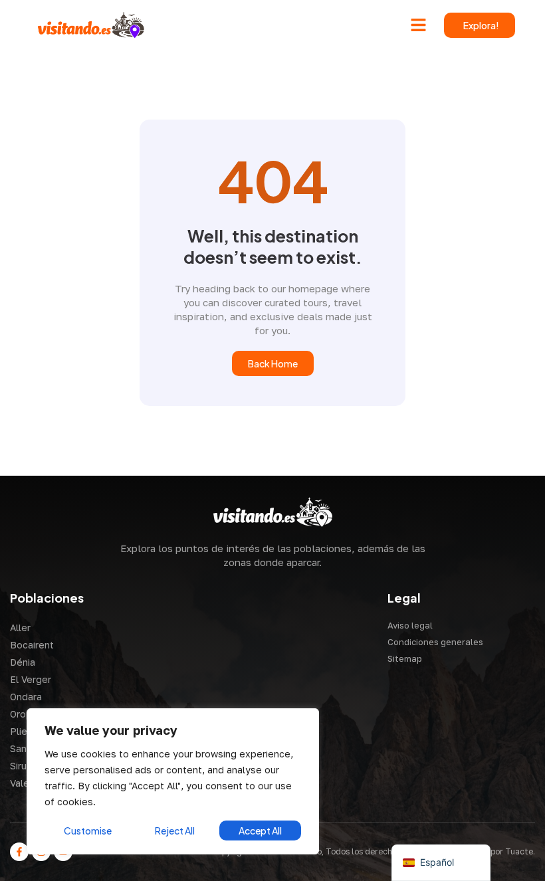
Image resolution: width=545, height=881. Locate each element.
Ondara (26, 696)
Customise (88, 830)
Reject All (175, 830)
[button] (418, 25)
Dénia (22, 662)
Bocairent (32, 644)
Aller (20, 627)
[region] (173, 781)
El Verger (30, 679)
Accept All (260, 830)
